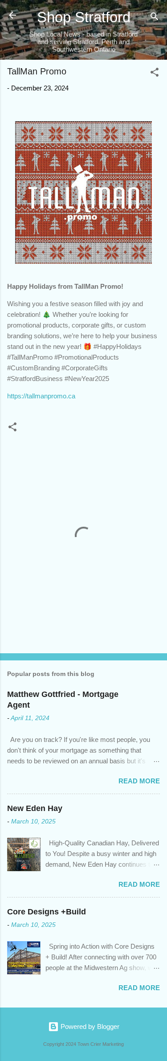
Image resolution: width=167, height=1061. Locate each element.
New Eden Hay (34, 808)
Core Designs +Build (46, 911)
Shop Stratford (83, 17)
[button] (154, 74)
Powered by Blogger (89, 1026)
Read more (139, 781)
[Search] (154, 18)
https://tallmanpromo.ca (41, 396)
